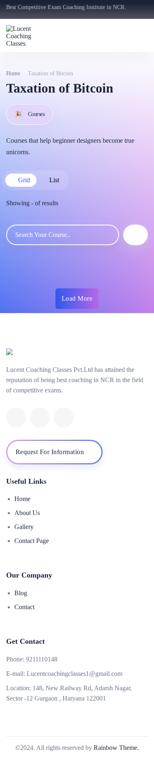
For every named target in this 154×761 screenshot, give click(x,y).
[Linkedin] (16, 417)
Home (13, 73)
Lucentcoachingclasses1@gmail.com (74, 673)
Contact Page (31, 540)
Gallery (24, 526)
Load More (77, 298)
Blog (20, 592)
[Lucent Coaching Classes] (28, 35)
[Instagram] (64, 417)
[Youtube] (40, 417)
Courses (29, 114)
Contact (24, 606)
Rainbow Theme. (116, 747)
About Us (27, 512)
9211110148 (41, 659)
